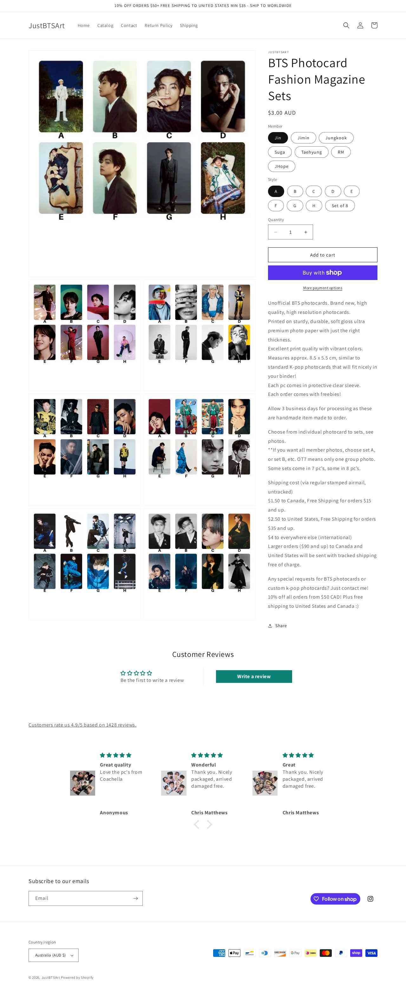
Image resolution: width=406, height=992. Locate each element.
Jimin (304, 138)
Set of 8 (340, 205)
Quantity (276, 219)
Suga (280, 152)
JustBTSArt (51, 977)
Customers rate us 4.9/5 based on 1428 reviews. (83, 725)
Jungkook (336, 138)
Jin (278, 138)
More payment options (322, 287)
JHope (282, 166)
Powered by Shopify (77, 977)
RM (341, 152)
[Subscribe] (135, 898)
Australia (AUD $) (50, 955)
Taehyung (311, 152)
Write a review (254, 676)
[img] (125, 755)
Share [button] (281, 625)
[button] (346, 25)
